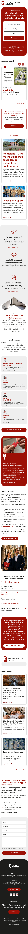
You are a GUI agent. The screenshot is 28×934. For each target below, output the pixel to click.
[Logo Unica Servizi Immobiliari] (7, 1)
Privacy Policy (11, 920)
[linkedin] (17, 894)
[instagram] (14, 894)
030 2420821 (11, 792)
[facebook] (11, 894)
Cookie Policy (18, 920)
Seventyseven (16, 924)
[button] (26, 2)
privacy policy (5, 850)
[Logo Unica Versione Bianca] (14, 864)
